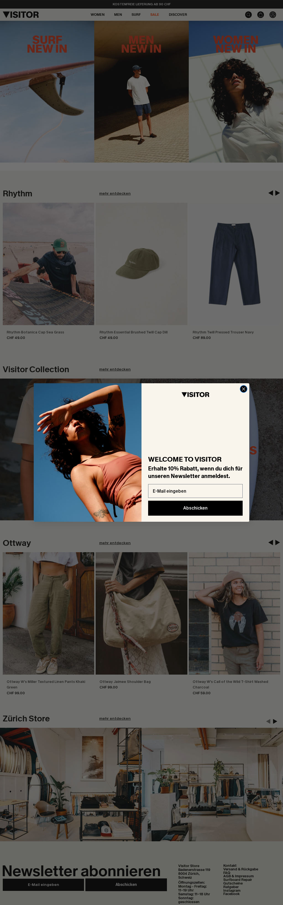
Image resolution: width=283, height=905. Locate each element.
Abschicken (195, 508)
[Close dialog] (243, 388)
